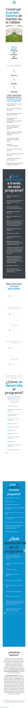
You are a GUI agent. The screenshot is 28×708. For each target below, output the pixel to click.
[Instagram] (17, 704)
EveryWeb (21, 702)
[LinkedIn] (15, 704)
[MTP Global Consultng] (14, 2)
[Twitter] (13, 704)
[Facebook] (11, 704)
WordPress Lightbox (4, 707)
